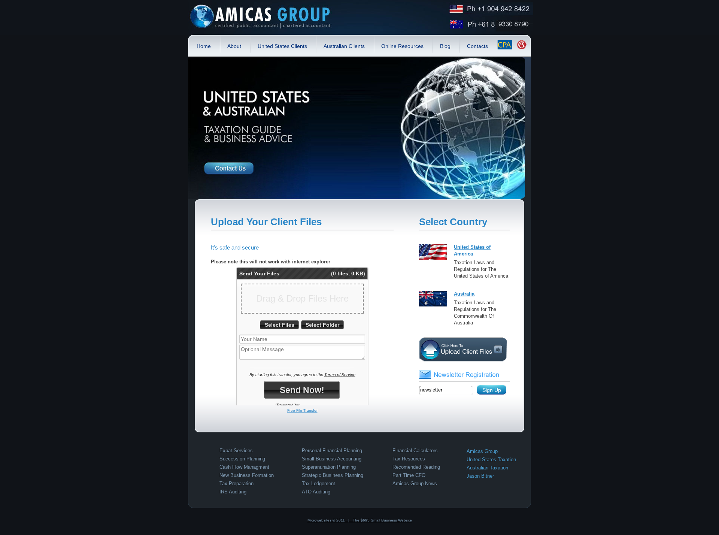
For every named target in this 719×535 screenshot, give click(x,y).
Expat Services (236, 450)
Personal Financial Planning (332, 450)
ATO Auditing (316, 492)
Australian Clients (344, 46)
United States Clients (282, 46)
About (234, 46)
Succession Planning (242, 459)
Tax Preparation (236, 483)
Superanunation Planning (329, 467)
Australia (464, 294)
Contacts (477, 46)
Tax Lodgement (318, 483)
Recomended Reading (416, 467)
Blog (445, 46)
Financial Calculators (415, 450)
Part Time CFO (408, 475)
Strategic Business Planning (332, 475)
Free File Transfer (302, 410)
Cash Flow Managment (244, 467)
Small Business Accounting (331, 459)
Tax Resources (408, 459)
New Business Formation (246, 475)
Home (204, 46)
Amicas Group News (414, 483)
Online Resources (402, 46)
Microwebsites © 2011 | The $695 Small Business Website (359, 520)
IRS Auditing (232, 492)
